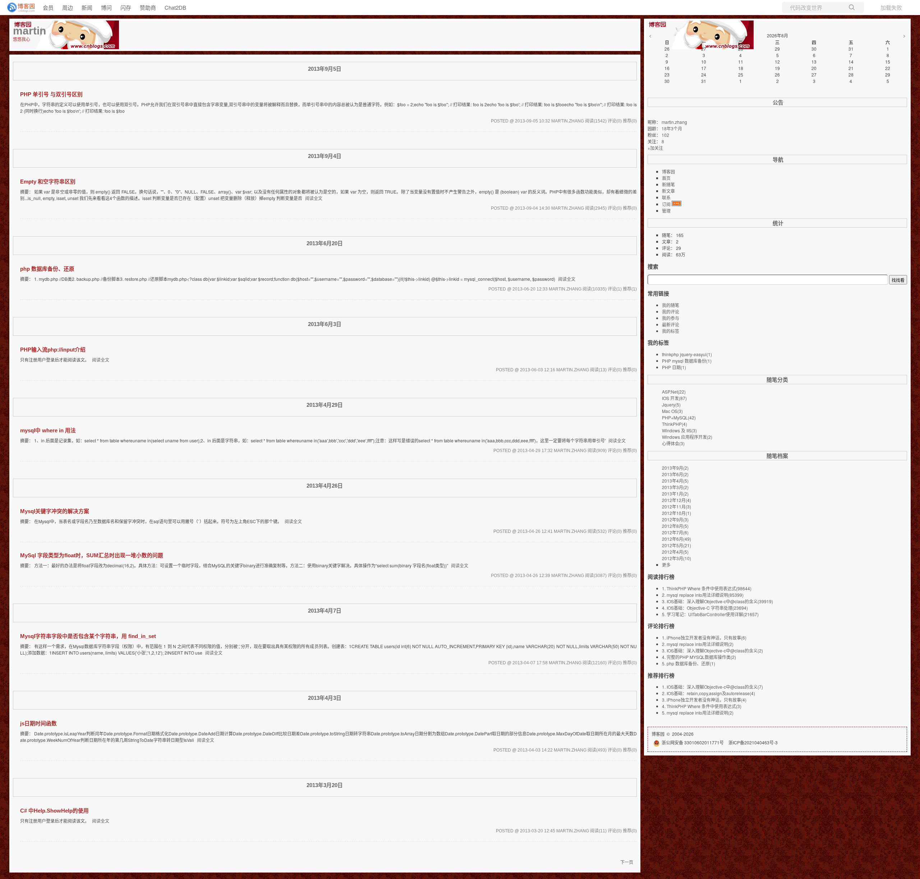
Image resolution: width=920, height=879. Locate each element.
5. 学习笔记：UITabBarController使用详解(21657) (710, 614)
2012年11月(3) (676, 506)
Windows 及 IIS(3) (679, 430)
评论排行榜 (661, 626)
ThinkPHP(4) (674, 424)
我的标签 (670, 331)
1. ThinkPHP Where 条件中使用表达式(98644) (706, 588)
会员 (48, 7)
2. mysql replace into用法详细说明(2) (697, 644)
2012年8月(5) (675, 526)
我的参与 (670, 318)
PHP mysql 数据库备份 (687, 361)
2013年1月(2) (675, 493)
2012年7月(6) (675, 532)
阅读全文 (313, 198)
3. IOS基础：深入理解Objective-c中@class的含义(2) (712, 650)
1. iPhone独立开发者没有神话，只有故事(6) (704, 637)
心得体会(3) (673, 443)
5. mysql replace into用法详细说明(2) (697, 713)
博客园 (668, 171)
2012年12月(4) (676, 500)
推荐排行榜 (661, 675)
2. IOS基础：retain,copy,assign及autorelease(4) (708, 693)
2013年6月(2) (675, 474)
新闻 (87, 7)
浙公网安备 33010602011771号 (693, 742)
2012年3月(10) (676, 558)
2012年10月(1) (676, 513)
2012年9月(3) (675, 519)
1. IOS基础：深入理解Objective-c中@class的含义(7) (712, 687)
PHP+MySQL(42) (679, 417)
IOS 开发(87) (674, 398)
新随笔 (668, 184)
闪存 (125, 7)
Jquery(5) (671, 404)
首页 (666, 178)
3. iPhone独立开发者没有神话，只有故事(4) (704, 700)
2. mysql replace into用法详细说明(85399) (703, 595)
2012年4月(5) (675, 552)
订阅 (666, 204)
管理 (666, 211)
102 (665, 135)
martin (29, 31)
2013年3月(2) (675, 487)
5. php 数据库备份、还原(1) (688, 663)
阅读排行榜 (661, 577)
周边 (67, 7)
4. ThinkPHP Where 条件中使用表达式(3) (701, 706)
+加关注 (655, 148)
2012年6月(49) (676, 539)
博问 (106, 7)
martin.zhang (674, 122)
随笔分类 (777, 379)
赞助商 (148, 7)
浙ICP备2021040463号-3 (753, 742)
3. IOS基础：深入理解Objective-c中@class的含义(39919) (717, 601)
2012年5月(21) (676, 545)
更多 (666, 565)
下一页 (626, 862)
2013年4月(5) (675, 481)
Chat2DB (175, 7)
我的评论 (670, 311)
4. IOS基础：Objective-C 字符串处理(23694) (705, 608)
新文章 (668, 191)
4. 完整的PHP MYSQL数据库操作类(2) (699, 657)
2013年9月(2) (675, 468)
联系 (666, 197)
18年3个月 (672, 128)
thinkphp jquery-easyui (687, 354)
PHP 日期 (674, 367)
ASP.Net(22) (674, 392)
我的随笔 (670, 305)
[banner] (18, 8)
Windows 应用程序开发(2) (687, 437)
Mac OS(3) (672, 411)
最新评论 (670, 324)
